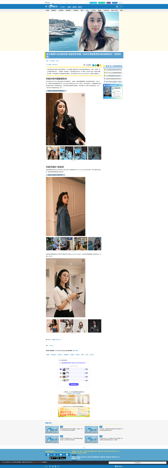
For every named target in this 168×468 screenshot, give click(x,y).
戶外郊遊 (79, 453)
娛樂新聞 (74, 7)
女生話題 (54, 354)
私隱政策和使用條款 (37, 462)
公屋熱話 (69, 7)
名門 (87, 354)
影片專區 (93, 10)
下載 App (115, 2)
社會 (101, 436)
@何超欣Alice (58, 339)
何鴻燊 (77, 354)
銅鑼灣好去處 (93, 451)
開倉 (81, 451)
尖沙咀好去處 (86, 451)
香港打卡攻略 (114, 10)
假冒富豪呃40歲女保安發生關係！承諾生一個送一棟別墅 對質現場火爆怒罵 (71, 429)
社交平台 (60, 354)
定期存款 (80, 7)
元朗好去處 (100, 451)
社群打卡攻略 (102, 2)
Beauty (66, 2)
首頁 (47, 61)
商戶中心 (108, 2)
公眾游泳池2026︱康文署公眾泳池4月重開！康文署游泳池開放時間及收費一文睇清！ (110, 439)
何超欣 (72, 354)
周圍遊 (99, 10)
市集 (78, 451)
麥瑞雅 (49, 64)
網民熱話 (74, 457)
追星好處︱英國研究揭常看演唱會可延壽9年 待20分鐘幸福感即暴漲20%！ (111, 429)
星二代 (92, 354)
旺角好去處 (113, 451)
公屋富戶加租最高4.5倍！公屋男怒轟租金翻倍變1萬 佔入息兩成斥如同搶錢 (71, 439)
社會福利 (84, 453)
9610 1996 (75, 350)
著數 (48, 354)
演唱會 (47, 10)
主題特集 (122, 10)
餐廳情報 (74, 453)
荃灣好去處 (107, 451)
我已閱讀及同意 (137, 462)
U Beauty (51, 345)
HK (52, 2)
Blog (72, 2)
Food (62, 2)
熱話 (61, 427)
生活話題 (52, 61)
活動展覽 (74, 451)
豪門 (83, 354)
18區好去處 (106, 10)
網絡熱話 (66, 354)
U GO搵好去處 (93, 2)
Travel (57, 2)
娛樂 (57, 61)
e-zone (76, 2)
